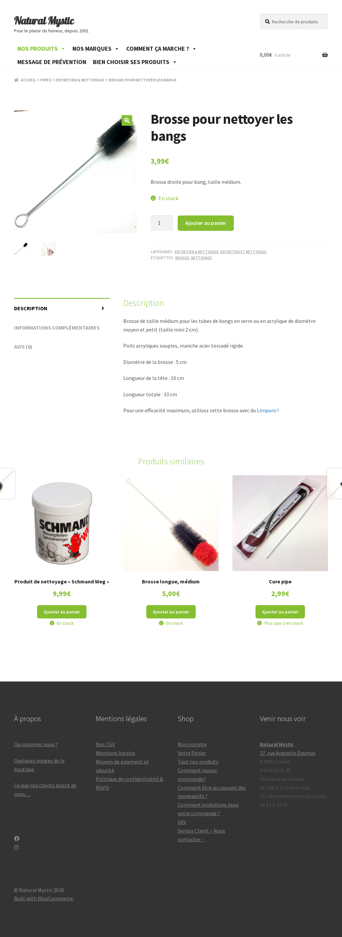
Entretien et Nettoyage (243, 252)
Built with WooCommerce (43, 898)
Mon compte (192, 744)
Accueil (28, 79)
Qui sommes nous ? (36, 744)
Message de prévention (51, 62)
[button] (127, 120)
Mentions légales (115, 753)
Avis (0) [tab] (23, 346)
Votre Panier (192, 753)
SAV (182, 822)
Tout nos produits (198, 761)
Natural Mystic (44, 20)
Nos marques (92, 48)
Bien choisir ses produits (131, 62)
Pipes (45, 79)
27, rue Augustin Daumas (288, 753)
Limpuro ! (267, 410)
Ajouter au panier (205, 222)
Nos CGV (105, 744)
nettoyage (201, 258)
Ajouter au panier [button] (62, 612)
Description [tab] (30, 308)
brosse (182, 258)
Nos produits (37, 48)
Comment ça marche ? (157, 48)
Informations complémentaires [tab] (57, 327)
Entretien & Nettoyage (79, 79)
